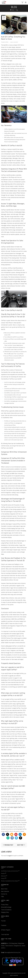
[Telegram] (16, 837)
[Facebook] (3, 834)
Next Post (20, 845)
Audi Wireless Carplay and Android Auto (9, 871)
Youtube (3, 921)
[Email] (11, 834)
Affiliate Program (5, 930)
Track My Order (5, 934)
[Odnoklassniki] (24, 834)
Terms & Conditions (6, 910)
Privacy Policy (4, 904)
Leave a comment (14, 42)
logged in (10, 855)
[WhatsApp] (7, 837)
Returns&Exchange (6, 907)
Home (13, 10)
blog (17, 10)
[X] (7, 834)
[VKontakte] (12, 837)
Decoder (3, 873)
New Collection (5, 891)
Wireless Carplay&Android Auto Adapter (9, 881)
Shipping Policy (5, 912)
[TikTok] (20, 837)
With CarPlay (11, 68)
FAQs (2, 896)
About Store (4, 889)
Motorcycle (3, 876)
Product (2, 878)
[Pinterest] (16, 834)
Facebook (3, 925)
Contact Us (4, 894)
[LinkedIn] (20, 834)
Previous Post (8, 845)
